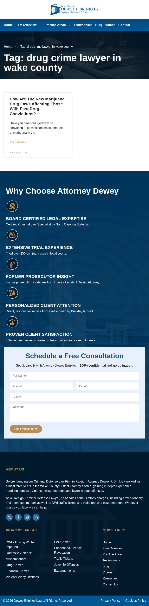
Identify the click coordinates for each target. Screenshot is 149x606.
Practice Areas (55, 25)
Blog (98, 25)
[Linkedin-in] (36, 517)
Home (8, 25)
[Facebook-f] (18, 517)
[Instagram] (27, 517)
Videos (110, 25)
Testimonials (83, 25)
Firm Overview (26, 25)
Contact (124, 25)
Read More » (18, 142)
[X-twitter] (9, 517)
